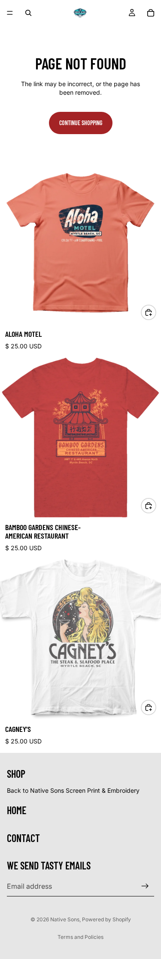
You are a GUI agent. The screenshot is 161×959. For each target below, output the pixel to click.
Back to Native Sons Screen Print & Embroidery (73, 790)
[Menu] (10, 13)
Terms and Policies (80, 937)
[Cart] (150, 12)
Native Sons (64, 919)
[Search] (28, 12)
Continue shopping (80, 122)
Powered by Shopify (106, 919)
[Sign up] (145, 886)
